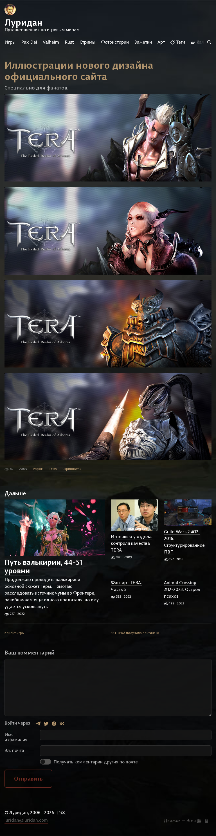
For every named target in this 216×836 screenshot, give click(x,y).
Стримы (87, 42)
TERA (53, 469)
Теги (180, 42)
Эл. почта (14, 750)
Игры (9, 42)
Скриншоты (71, 469)
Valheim (51, 42)
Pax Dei (29, 42)
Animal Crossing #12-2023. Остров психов (182, 589)
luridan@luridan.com (26, 820)
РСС (61, 813)
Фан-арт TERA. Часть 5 (126, 586)
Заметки (143, 42)
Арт (161, 42)
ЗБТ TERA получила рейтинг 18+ (136, 633)
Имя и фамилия (15, 737)
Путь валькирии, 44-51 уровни (43, 566)
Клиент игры (14, 633)
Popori (38, 469)
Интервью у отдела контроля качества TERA (131, 543)
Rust (69, 42)
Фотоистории (115, 42)
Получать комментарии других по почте (95, 762)
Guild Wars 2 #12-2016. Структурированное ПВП (184, 542)
